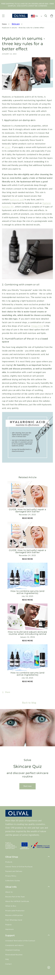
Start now (27, 786)
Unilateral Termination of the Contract (20, 941)
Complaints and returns (14, 945)
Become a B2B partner (14, 915)
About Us (9, 892)
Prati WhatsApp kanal (13, 920)
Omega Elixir (37, 326)
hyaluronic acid (17, 199)
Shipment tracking (12, 950)
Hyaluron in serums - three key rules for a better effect (23, 28)
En (37, 16)
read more (27, 518)
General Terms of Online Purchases (19, 867)
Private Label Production (14, 911)
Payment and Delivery (13, 871)
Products (8, 862)
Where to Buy (10, 906)
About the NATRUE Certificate (17, 901)
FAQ (7, 959)
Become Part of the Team (15, 897)
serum (7, 147)
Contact (8, 964)
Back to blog (29, 702)
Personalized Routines (14, 955)
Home (4, 24)
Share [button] (7, 692)
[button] (3, 15)
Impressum (9, 929)
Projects (8, 925)
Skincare (16, 24)
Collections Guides (12, 881)
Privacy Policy (10, 876)
